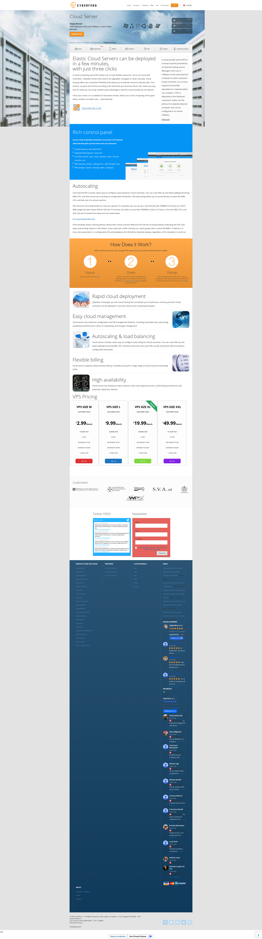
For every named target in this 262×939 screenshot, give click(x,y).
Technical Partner (111, 575)
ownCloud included (182, 49)
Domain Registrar (81, 586)
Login (174, 5)
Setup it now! (76, 34)
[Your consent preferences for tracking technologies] (258, 935)
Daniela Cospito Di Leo (176, 867)
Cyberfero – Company (82, 892)
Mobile (114, 49)
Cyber (129, 5)
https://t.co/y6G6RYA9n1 (102, 538)
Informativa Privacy (76, 923)
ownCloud (79, 597)
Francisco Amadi (176, 809)
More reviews (174, 687)
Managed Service (81, 575)
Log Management (81, 605)
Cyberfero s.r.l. (176, 625)
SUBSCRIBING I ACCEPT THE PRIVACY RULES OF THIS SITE (152, 548)
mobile (185, 281)
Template (131, 49)
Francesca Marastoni (173, 746)
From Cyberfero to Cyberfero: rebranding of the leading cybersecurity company (173, 572)
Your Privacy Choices (137, 936)
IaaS (135, 568)
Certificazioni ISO (75, 927)
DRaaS (136, 583)
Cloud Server (80, 568)
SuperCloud (97, 49)
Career (78, 895)
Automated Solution (111, 572)
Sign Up (84, 461)
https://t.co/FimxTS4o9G (102, 529)
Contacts (79, 899)
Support (165, 49)
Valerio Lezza (174, 857)
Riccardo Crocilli (175, 643)
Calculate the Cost (91, 108)
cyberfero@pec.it (75, 919)
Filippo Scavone (175, 657)
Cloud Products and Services (89, 42)
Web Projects (80, 638)
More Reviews (174, 877)
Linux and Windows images (130, 281)
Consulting (79, 627)
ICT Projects (80, 623)
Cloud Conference (82, 579)
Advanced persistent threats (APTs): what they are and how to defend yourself (174, 594)
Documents (165, 5)
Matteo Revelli (175, 780)
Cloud (80, 49)
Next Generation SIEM (82, 612)
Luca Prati (173, 841)
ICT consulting (80, 594)
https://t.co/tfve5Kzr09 (102, 551)
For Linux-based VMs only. (84, 219)
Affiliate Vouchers (111, 568)
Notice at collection (118, 936)
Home (72, 42)
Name (137, 522)
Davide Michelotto (176, 825)
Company (138, 539)
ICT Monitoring (80, 608)
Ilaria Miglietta (175, 732)
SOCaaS (136, 586)
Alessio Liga (174, 764)
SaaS (135, 572)
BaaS (135, 579)
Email (137, 531)
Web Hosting (80, 583)
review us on (175, 638)
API (148, 49)
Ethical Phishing (81, 616)
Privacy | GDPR (80, 642)
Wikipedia (166, 119)
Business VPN (80, 619)
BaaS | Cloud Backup (82, 601)
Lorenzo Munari (175, 796)
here (98, 277)
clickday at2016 (175, 674)
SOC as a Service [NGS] (82, 645)
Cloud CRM (79, 590)
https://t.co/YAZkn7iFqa (102, 545)
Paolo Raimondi (175, 715)
